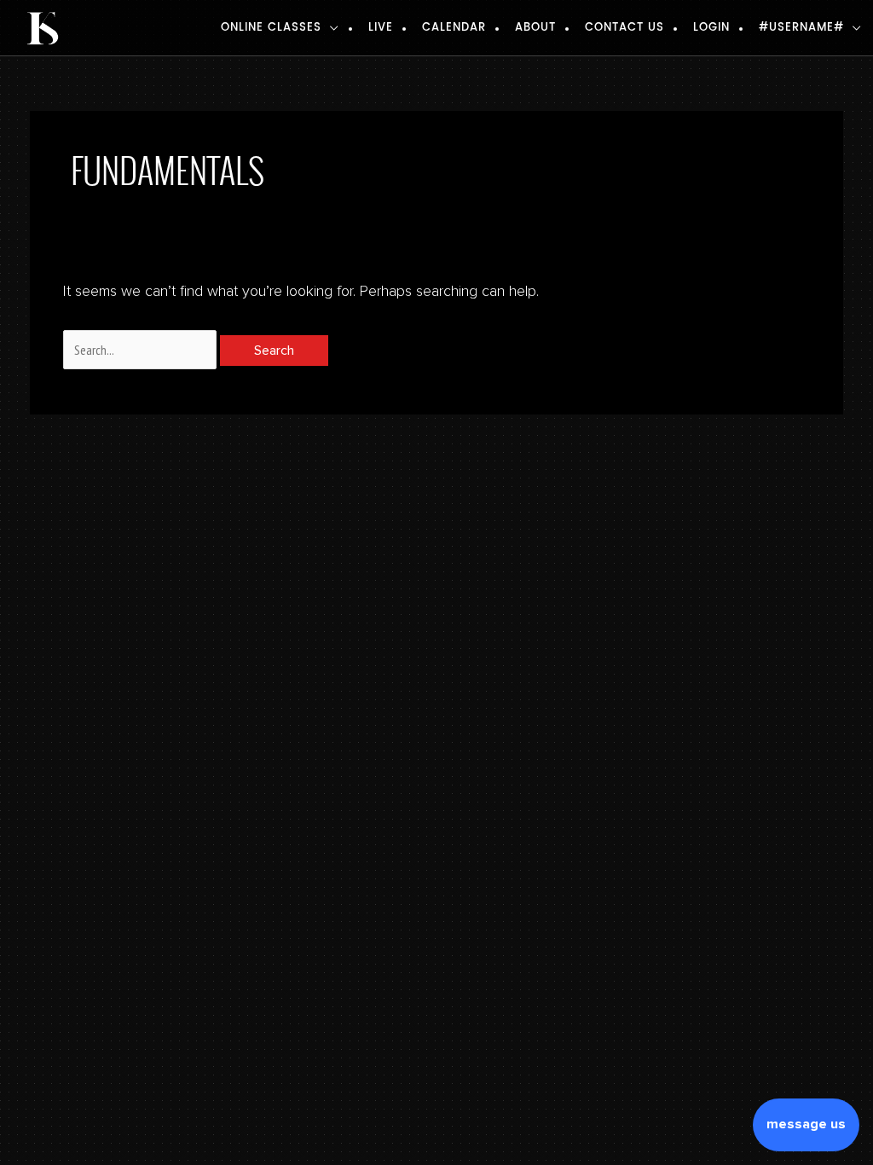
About (535, 28)
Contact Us (624, 28)
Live (380, 28)
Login (711, 28)
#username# (801, 28)
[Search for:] (141, 350)
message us (806, 1124)
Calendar (454, 28)
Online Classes (271, 28)
